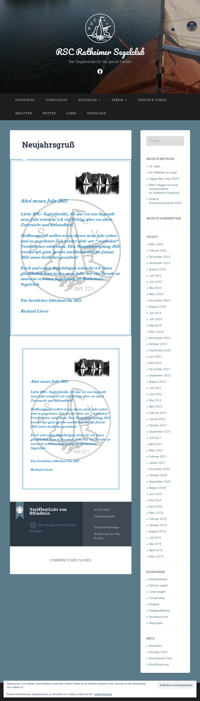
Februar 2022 (158, 413)
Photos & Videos (152, 100)
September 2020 (160, 481)
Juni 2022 (155, 394)
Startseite (25, 100)
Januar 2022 (157, 419)
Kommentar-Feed (160, 658)
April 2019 (155, 550)
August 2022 (157, 381)
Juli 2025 (155, 275)
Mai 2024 (155, 325)
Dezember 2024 (159, 300)
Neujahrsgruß (48, 144)
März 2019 (156, 556)
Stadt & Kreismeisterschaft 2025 (165, 201)
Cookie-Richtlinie (103, 694)
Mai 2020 (155, 500)
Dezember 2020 (159, 469)
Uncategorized (104, 516)
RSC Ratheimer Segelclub (100, 52)
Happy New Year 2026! (164, 178)
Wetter (49, 113)
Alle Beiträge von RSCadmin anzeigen (52, 528)
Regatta (154, 604)
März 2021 (156, 450)
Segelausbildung (159, 610)
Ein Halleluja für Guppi (163, 172)
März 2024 (156, 332)
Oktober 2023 (158, 344)
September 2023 (160, 350)
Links (71, 113)
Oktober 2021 (158, 425)
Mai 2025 (155, 288)
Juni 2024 (155, 319)
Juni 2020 (155, 494)
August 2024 (157, 307)
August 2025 (157, 269)
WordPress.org (159, 664)
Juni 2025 (155, 282)
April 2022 (155, 406)
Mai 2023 (155, 363)
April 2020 (155, 506)
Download (96, 113)
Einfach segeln (158, 585)
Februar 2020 (158, 519)
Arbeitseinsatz (158, 579)
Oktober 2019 (158, 525)
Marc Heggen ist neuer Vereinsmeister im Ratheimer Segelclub (164, 189)
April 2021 (155, 444)
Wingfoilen (156, 623)
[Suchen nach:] (165, 141)
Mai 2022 (155, 400)
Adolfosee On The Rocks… (107, 536)
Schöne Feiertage (106, 527)
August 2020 (157, 488)
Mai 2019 (155, 544)
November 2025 (159, 263)
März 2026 (156, 244)
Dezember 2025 (159, 257)
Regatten (23, 113)
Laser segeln (157, 592)
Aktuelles (87, 100)
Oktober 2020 (158, 475)
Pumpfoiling (156, 598)
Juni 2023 (155, 356)
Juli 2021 (155, 438)
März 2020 (156, 513)
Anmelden (155, 646)
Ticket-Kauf (56, 100)
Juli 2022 (155, 388)
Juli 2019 (155, 538)
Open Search (186, 113)
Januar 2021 (157, 463)
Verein (117, 100)
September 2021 (160, 431)
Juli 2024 (155, 313)
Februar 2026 (158, 250)
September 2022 (160, 375)
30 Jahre (155, 166)
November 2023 (159, 338)
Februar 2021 (158, 456)
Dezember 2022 (159, 369)
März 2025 (156, 294)
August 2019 (157, 531)
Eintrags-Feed (158, 652)
